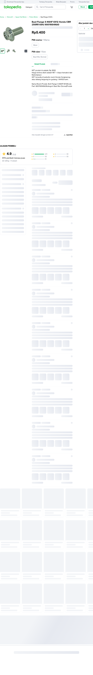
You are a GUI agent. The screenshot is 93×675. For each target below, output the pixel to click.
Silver (35, 45)
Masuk (83, 7)
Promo (72, 2)
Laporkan (69, 135)
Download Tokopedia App (15, 2)
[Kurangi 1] (80, 28)
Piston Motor (33, 17)
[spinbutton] (84, 28)
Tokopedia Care (84, 2)
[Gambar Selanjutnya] (25, 51)
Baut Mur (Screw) (39, 57)
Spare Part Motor (21, 17)
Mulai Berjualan (61, 2)
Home (2, 17)
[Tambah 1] (88, 28)
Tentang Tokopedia (45, 2)
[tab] (40, 64)
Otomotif (10, 17)
